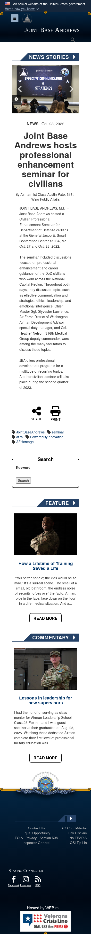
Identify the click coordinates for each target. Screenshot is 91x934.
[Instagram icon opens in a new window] (26, 880)
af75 (19, 436)
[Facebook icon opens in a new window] (14, 880)
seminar (58, 432)
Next (71, 89)
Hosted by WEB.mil (43, 908)
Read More (45, 618)
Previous (20, 89)
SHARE (36, 418)
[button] (22, 8)
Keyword (23, 467)
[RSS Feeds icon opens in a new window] (38, 880)
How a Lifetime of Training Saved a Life (45, 566)
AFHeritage (25, 441)
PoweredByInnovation (47, 436)
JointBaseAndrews (30, 432)
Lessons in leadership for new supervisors (45, 700)
